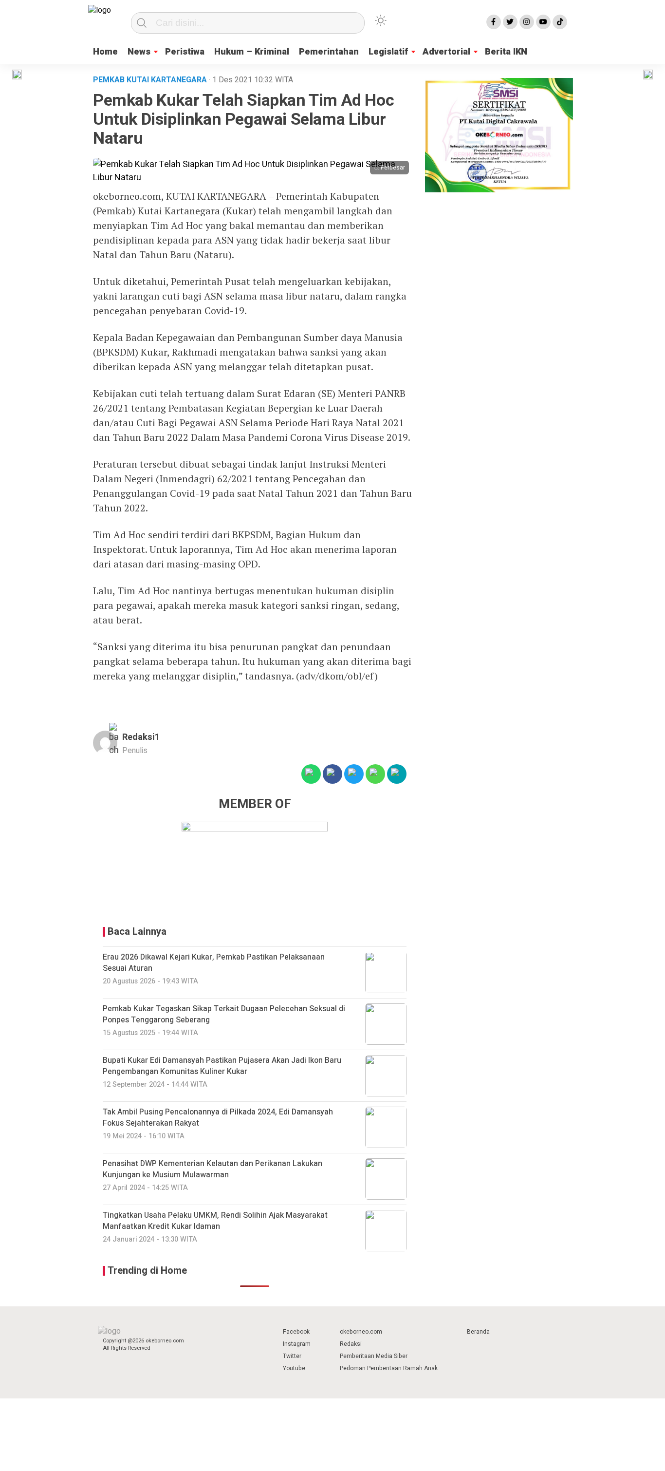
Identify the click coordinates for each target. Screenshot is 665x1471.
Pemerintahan (329, 51)
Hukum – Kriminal (251, 51)
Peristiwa (184, 51)
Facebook (296, 1331)
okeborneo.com (361, 1331)
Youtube (294, 1368)
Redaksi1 (141, 737)
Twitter (292, 1356)
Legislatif (388, 51)
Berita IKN (506, 51)
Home (105, 51)
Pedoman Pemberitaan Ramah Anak (389, 1368)
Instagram (297, 1343)
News (139, 51)
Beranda (478, 1331)
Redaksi (351, 1343)
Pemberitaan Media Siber (373, 1356)
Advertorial (446, 51)
